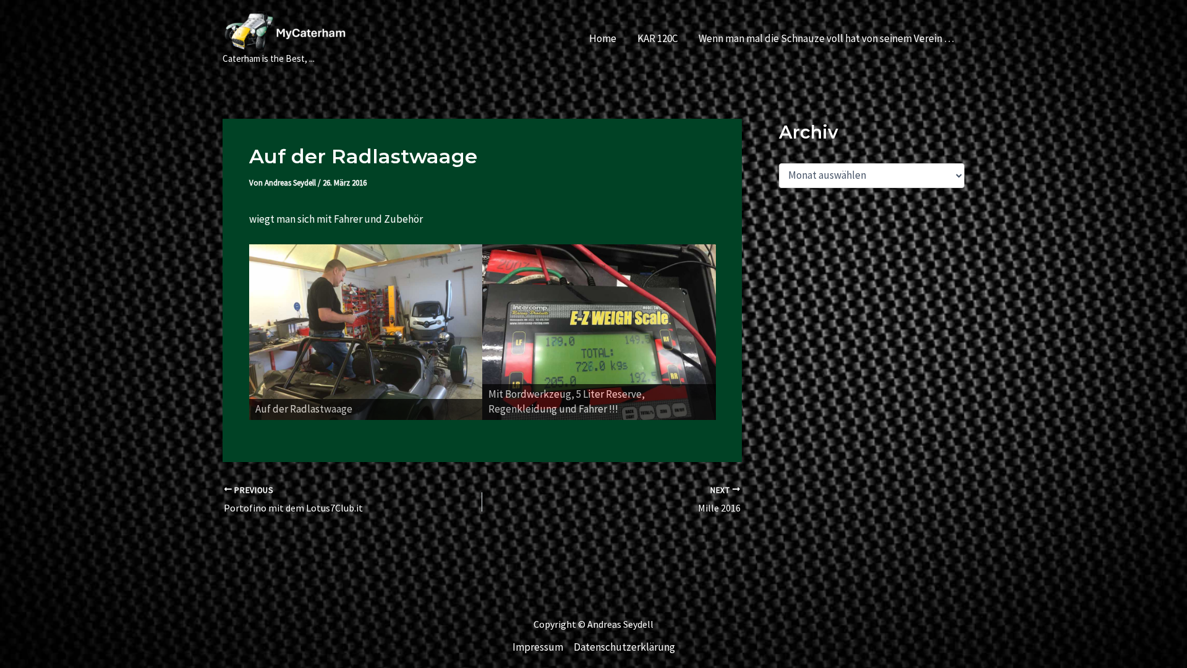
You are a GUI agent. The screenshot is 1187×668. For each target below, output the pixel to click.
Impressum (538, 647)
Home (602, 38)
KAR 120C (657, 38)
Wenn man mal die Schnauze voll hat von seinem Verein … (826, 38)
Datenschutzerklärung (624, 647)
